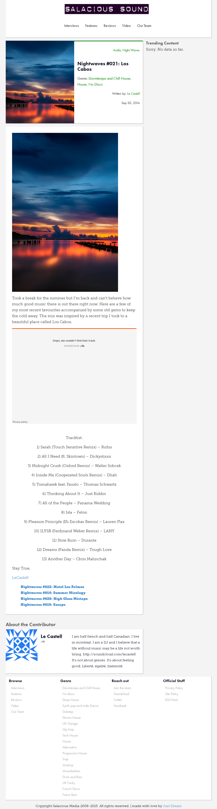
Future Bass (70, 794)
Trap (65, 759)
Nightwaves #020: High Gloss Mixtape (54, 599)
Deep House (71, 700)
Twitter (118, 700)
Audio (117, 50)
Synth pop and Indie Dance (81, 705)
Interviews (71, 25)
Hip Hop (68, 729)
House (82, 84)
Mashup (68, 765)
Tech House (70, 735)
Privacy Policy (174, 688)
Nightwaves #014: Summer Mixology (53, 593)
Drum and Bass (72, 777)
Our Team (144, 25)
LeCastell (21, 577)
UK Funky (69, 783)
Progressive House (75, 753)
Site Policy (171, 694)
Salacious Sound (107, 9)
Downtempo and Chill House (109, 78)
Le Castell (133, 93)
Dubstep (68, 711)
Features (91, 25)
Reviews (110, 25)
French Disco (71, 789)
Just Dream (172, 806)
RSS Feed (171, 700)
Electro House (72, 717)
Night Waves (131, 50)
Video (126, 25)
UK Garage (70, 723)
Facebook (120, 705)
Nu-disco (68, 694)
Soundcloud (121, 694)
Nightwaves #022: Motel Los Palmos (52, 587)
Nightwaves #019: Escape (43, 605)
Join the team (122, 688)
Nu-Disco (96, 84)
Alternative (70, 747)
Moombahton (71, 771)
